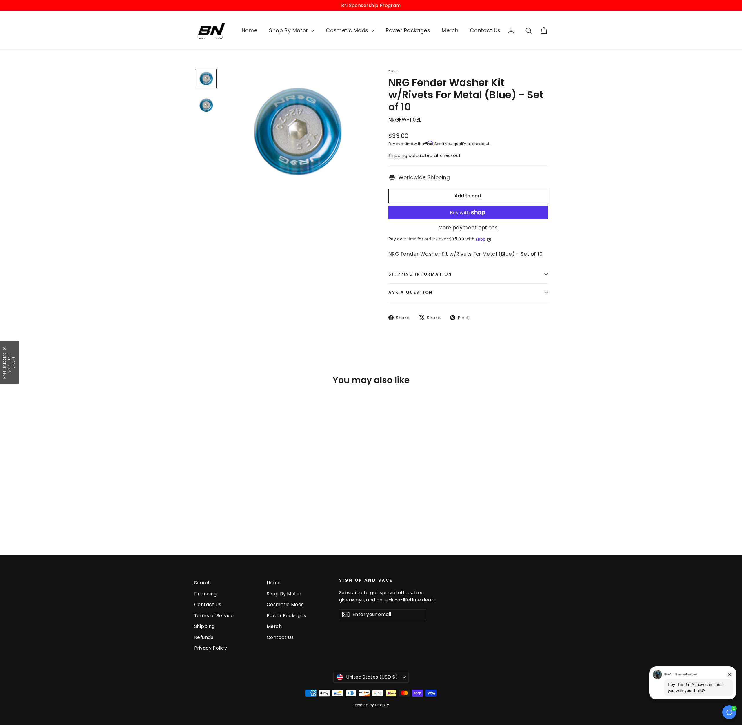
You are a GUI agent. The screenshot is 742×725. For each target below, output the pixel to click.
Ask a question (410, 292)
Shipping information (420, 274)
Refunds (203, 637)
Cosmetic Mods (348, 30)
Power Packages (408, 30)
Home (250, 30)
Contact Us (485, 30)
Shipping (397, 155)
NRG (393, 70)
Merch (450, 30)
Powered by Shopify (371, 704)
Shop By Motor (289, 30)
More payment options (468, 227)
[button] (9, 362)
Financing (205, 593)
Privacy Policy (210, 648)
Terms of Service (214, 615)
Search (202, 582)
